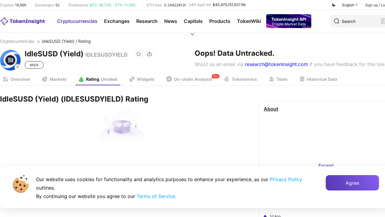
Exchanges (117, 21)
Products (219, 21)
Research (147, 21)
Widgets (145, 79)
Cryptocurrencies (77, 21)
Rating (101, 79)
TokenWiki (249, 21)
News (170, 21)
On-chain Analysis (193, 79)
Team (282, 79)
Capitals (193, 21)
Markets (58, 79)
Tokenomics (244, 79)
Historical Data (322, 79)
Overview (20, 79)
